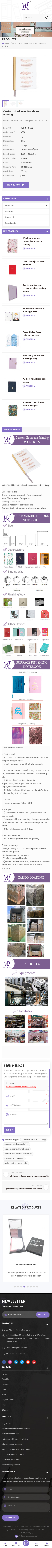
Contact (5, 1389)
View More (28, 249)
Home (7, 43)
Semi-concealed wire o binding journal (33, 310)
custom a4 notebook (14, 1158)
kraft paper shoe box (10, 1434)
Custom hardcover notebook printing (21, 1086)
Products (5, 1384)
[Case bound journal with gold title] (12, 269)
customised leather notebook (18, 1153)
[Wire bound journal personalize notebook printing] (12, 246)
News (4, 1394)
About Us (5, 1379)
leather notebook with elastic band (16, 1449)
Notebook (16, 43)
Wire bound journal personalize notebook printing (32, 241)
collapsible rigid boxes (11, 1465)
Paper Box (9, 205)
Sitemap (5, 1410)
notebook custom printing (34, 1139)
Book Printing (11, 223)
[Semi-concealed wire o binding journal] (12, 316)
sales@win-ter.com (19, 1348)
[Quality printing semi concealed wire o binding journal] (12, 293)
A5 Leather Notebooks (26, 1264)
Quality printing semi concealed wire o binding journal (34, 288)
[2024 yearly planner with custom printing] (12, 363)
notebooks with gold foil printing (15, 1439)
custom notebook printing (16, 1144)
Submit (8, 1517)
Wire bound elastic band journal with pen (34, 404)
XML (42, 1529)
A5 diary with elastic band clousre (35, 381)
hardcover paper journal (11, 1459)
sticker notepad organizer (12, 1444)
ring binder (6, 1423)
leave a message (26, 1543)
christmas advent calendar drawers (16, 1428)
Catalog (9, 211)
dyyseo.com (34, 1529)
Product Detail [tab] (12, 429)
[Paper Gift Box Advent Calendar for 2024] (12, 340)
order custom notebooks (16, 1163)
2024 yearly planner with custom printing (34, 357)
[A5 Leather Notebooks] (26, 1238)
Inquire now (14, 185)
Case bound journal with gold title (34, 263)
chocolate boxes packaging (13, 1454)
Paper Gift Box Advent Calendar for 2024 (32, 334)
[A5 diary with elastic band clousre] (12, 387)
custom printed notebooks (17, 1149)
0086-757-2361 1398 (18, 1354)
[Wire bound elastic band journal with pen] (12, 410)
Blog (3, 1405)
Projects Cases (7, 1400)
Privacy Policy (25, 1533)
